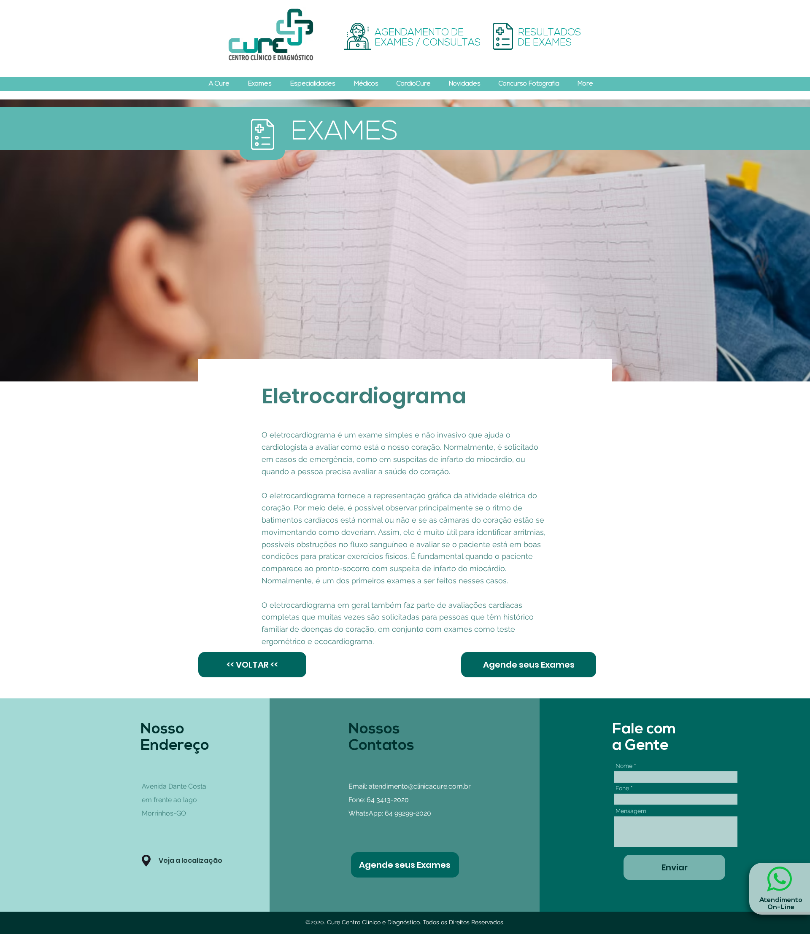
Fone (622, 788)
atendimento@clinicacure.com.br (420, 786)
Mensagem (631, 811)
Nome (624, 766)
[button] (146, 861)
